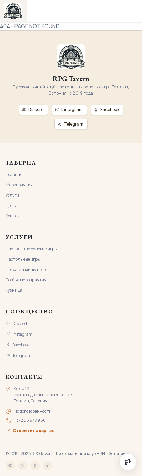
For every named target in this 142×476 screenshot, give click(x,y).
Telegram (21, 355)
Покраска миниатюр (26, 269)
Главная (14, 174)
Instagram (22, 334)
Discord (19, 323)
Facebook (21, 345)
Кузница (14, 290)
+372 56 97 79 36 (30, 420)
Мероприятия (19, 185)
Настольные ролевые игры (31, 249)
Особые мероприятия (26, 280)
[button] (133, 11)
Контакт (14, 216)
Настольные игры (23, 259)
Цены (11, 205)
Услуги (12, 195)
